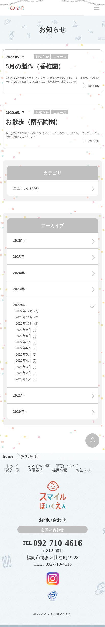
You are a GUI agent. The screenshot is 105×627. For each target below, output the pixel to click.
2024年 (19, 273)
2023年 (19, 289)
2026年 (19, 240)
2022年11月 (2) (27, 317)
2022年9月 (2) (26, 330)
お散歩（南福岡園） (33, 121)
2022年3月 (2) (26, 367)
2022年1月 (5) (26, 379)
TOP (92, 441)
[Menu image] (52, 578)
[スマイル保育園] (17, 8)
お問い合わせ (52, 529)
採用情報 (59, 470)
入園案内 (35, 470)
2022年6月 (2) (26, 348)
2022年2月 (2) (26, 373)
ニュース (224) (26, 188)
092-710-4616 (57, 543)
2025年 (19, 256)
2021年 (19, 395)
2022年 (19, 305)
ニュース (60, 57)
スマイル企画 (38, 466)
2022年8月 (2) (26, 336)
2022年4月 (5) (26, 361)
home (9, 456)
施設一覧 (12, 470)
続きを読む (93, 85)
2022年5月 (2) (26, 354)
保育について (66, 466)
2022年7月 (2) (26, 342)
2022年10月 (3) (27, 323)
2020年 (19, 411)
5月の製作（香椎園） (35, 66)
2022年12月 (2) (27, 311)
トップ (12, 466)
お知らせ (42, 57)
